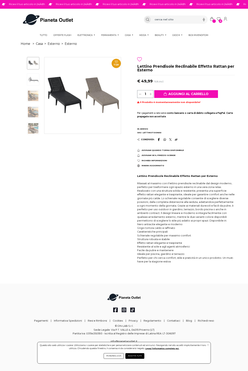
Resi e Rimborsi (97, 320)
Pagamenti (41, 320)
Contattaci (173, 320)
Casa (39, 44)
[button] (186, 94)
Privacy (133, 320)
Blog (189, 320)
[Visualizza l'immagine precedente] (115, 95)
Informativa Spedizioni (68, 320)
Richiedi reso (206, 320)
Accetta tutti (135, 356)
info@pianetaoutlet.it (124, 341)
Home (25, 44)
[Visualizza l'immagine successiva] (50, 95)
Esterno (54, 44)
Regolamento (152, 320)
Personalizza (113, 356)
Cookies (118, 320)
